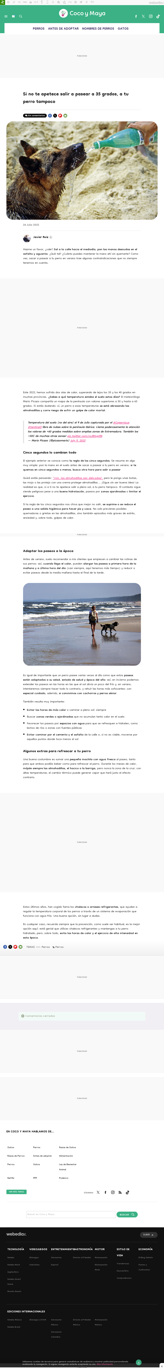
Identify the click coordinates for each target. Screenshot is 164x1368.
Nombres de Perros (98, 29)
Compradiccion (124, 1278)
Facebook (136, 16)
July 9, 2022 (77, 441)
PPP (35, 1178)
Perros (39, 29)
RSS (120, 1194)
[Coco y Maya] (82, 13)
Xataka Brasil (13, 1327)
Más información (105, 1364)
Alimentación (66, 1156)
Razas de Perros (16, 1156)
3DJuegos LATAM (37, 1319)
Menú (5, 16)
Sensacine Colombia (56, 1335)
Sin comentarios (36, 116)
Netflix (10, 1178)
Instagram (150, 16)
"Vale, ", (78, 478)
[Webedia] (16, 1234)
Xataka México (14, 1319)
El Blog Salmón (146, 1257)
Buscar (20, 16)
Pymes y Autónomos (144, 1267)
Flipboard (60, 117)
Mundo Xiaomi (14, 1291)
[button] (42, 237)
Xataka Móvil (13, 1264)
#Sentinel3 (34, 427)
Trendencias (123, 1263)
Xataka (10, 1257)
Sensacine (56, 1257)
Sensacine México (56, 1322)
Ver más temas (16, 1192)
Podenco (63, 1178)
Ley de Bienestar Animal (68, 1167)
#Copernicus (121, 423)
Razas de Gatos (67, 1147)
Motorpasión (101, 1257)
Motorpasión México (101, 1322)
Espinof (54, 1264)
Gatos (123, 29)
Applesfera (12, 1272)
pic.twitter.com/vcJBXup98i (84, 436)
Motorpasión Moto (101, 1267)
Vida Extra (34, 1264)
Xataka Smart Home (14, 1282)
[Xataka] (2, 2)
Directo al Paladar (82, 1257)
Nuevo (13, 16)
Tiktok (158, 16)
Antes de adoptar (63, 29)
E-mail (65, 117)
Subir (146, 1235)
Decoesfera (122, 1271)
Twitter (143, 16)
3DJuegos (34, 1257)
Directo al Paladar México (82, 1322)
